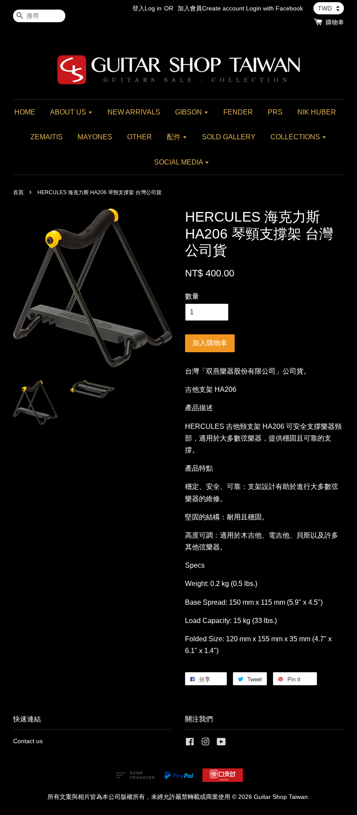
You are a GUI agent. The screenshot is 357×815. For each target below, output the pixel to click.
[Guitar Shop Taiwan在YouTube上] (221, 743)
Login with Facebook (274, 8)
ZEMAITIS (46, 137)
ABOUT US (69, 112)
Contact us (28, 741)
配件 (174, 137)
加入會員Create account (211, 8)
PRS (275, 112)
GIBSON (189, 112)
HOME (24, 112)
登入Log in (147, 8)
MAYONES (94, 137)
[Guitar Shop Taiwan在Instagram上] (205, 743)
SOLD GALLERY (229, 137)
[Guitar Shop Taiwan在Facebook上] (190, 743)
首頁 (18, 192)
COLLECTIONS (296, 137)
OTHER (139, 137)
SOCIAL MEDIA (179, 162)
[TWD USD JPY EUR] (328, 8)
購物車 (335, 22)
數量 (192, 296)
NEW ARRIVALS (134, 112)
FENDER (238, 112)
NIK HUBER (316, 112)
